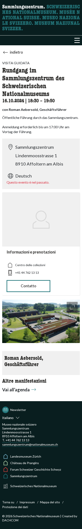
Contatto (28, 286)
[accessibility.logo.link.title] (41, 17)
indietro (16, 52)
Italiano (8, 418)
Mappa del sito (50, 502)
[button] (77, 40)
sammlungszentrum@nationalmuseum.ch (30, 444)
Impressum (27, 502)
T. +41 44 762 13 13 (15, 440)
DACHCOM (10, 520)
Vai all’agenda (16, 389)
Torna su (8, 502)
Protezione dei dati (15, 507)
